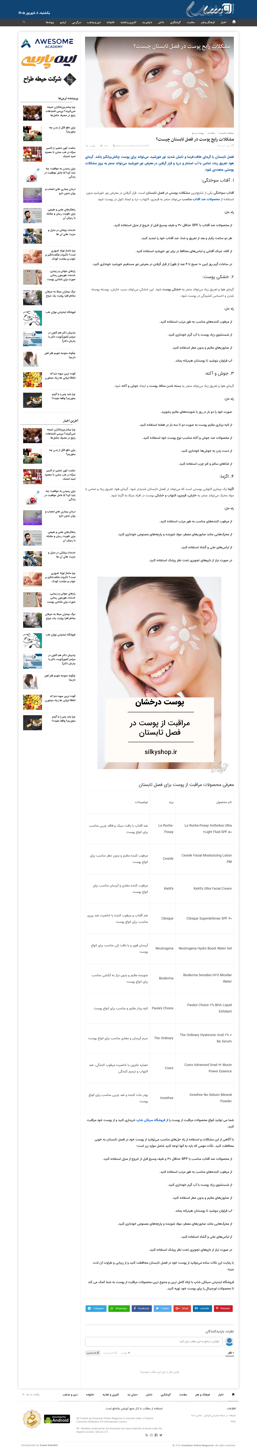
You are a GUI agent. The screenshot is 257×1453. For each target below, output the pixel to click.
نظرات (92, 146)
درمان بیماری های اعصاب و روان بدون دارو (60, 191)
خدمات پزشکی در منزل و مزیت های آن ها (61, 232)
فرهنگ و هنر (208, 22)
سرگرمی (76, 22)
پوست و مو (198, 133)
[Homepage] (233, 22)
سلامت (191, 22)
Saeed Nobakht (49, 1445)
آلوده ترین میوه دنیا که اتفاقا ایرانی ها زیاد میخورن (60, 376)
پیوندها (50, 22)
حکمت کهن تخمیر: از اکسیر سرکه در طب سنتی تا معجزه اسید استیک (60, 152)
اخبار (223, 22)
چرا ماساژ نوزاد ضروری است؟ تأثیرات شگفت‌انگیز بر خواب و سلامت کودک (60, 255)
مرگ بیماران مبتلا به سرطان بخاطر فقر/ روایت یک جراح (60, 294)
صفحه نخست (226, 133)
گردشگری (175, 22)
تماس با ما (196, 1415)
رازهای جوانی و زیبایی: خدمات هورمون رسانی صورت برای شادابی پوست (61, 275)
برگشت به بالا (33, 1394)
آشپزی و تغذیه (128, 22)
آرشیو (63, 22)
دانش (161, 22)
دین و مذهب (94, 22)
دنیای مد (147, 22)
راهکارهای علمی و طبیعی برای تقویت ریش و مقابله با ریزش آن (60, 214)
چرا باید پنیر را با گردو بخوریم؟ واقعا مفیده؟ (63, 396)
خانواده (111, 22)
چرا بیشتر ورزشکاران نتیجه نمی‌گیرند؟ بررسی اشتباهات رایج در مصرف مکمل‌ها (60, 111)
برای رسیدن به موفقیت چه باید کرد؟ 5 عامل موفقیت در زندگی (59, 173)
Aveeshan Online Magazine (197, 1446)
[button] (24, 22)
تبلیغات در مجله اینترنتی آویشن (220, 1415)
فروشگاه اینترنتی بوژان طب (60, 312)
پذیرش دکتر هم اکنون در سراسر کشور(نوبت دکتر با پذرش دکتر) (61, 337)
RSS (233, 1422)
